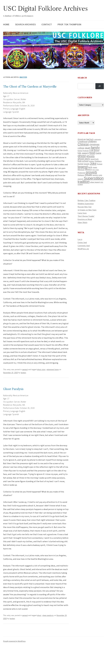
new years (95, 169)
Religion (81, 175)
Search (82, 77)
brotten (23, 77)
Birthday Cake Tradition (86, 200)
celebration (97, 139)
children (92, 141)
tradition (84, 181)
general (25, 370)
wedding (80, 184)
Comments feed (84, 246)
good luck (95, 159)
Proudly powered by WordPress (14, 641)
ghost (39, 615)
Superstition (94, 178)
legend (83, 167)
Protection (81, 173)
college (81, 148)
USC (101, 182)
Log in (80, 239)
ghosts (90, 156)
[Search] (99, 86)
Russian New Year (84, 207)
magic (95, 167)
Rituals (88, 175)
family (95, 148)
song (100, 175)
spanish (80, 179)
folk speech (83, 153)
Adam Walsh (82, 222)
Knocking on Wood (85, 219)
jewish (86, 164)
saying (95, 175)
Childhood (82, 141)
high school (83, 161)
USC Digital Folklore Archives (45, 8)
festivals (86, 151)
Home (6, 24)
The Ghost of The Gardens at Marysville (30, 86)
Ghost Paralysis (13, 389)
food (92, 152)
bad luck (90, 139)
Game (98, 153)
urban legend (95, 182)
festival (80, 150)
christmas (94, 144)
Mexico (88, 169)
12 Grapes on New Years (87, 210)
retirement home (52, 370)
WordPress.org (83, 249)
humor (81, 164)
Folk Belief (94, 150)
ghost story (41, 370)
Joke (93, 163)
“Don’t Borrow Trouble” (86, 216)
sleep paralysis (48, 615)
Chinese (83, 144)
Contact (46, 24)
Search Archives (25, 24)
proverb (91, 172)
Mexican (81, 170)
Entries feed (82, 243)
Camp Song (82, 213)
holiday (91, 161)
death (87, 148)
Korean (99, 164)
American (82, 139)
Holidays (98, 161)
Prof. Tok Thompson (69, 24)
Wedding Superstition (86, 204)
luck (90, 167)
